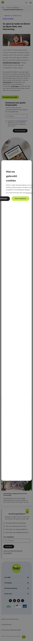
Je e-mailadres (8, 537)
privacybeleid (22, 121)
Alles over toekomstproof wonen (16, 526)
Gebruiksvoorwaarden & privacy (10, 619)
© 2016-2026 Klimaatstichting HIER (11, 630)
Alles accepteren (20, 198)
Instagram (22, 600)
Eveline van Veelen (8, 18)
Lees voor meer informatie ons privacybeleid (12, 552)
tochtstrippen (15, 86)
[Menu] (31, 3)
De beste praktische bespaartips (16, 523)
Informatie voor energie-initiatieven (16, 529)
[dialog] (16, 320)
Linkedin (14, 600)
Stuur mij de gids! (20, 130)
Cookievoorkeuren (6, 624)
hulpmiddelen (7, 82)
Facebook (10, 600)
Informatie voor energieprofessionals (17, 532)
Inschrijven (8, 546)
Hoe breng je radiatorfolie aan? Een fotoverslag (15, 494)
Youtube (18, 600)
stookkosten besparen (11, 63)
